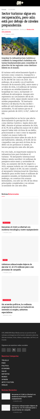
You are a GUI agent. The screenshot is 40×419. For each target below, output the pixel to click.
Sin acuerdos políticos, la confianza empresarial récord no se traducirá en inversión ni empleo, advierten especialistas (18, 308)
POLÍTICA (5, 366)
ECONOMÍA (11, 9)
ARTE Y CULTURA (8, 382)
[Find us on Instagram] (9, 350)
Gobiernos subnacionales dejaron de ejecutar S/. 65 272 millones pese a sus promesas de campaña (18, 267)
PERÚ (5, 260)
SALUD (4, 371)
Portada (4, 9)
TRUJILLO (6, 222)
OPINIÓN (5, 379)
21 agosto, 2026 (7, 232)
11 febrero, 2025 (9, 34)
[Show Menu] (2, 3)
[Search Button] (37, 3)
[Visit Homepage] (20, 3)
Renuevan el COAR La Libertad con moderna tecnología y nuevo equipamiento (20, 228)
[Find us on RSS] (24, 350)
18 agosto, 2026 (7, 315)
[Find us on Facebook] (4, 350)
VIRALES (5, 385)
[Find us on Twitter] (14, 350)
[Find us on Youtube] (19, 350)
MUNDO (4, 377)
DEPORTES (5, 374)
